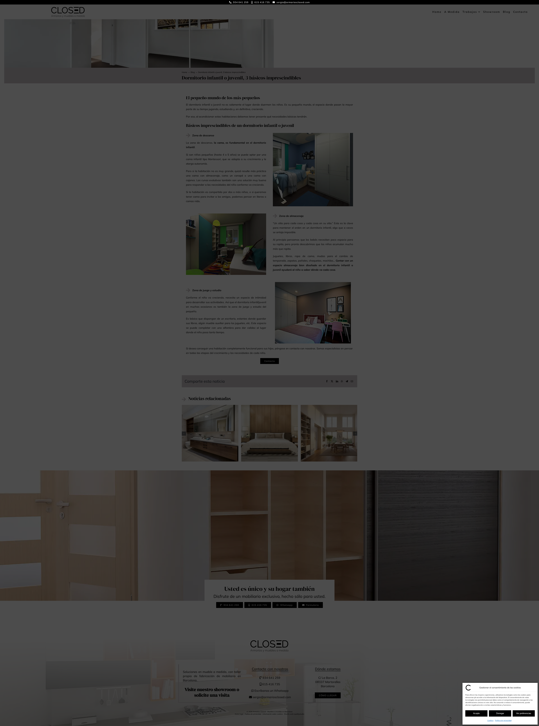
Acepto (476, 713)
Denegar (500, 713)
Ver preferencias (523, 713)
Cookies (490, 720)
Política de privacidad (503, 720)
